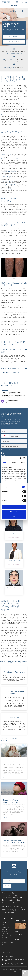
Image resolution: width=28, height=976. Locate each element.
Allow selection (14, 511)
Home (4, 17)
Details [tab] (14, 462)
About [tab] (23, 462)
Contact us (6, 952)
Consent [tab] (5, 462)
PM (3, 453)
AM (3, 452)
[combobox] (5, 435)
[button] (13, 278)
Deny (14, 516)
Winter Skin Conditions (12, 762)
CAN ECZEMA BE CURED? (10, 372)
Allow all (14, 507)
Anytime (5, 455)
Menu (15, 5)
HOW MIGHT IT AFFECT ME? (11, 369)
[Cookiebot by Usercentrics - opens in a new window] (20, 458)
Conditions (11, 17)
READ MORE (5, 777)
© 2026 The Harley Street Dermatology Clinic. (14, 970)
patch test (13, 165)
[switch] (24, 491)
